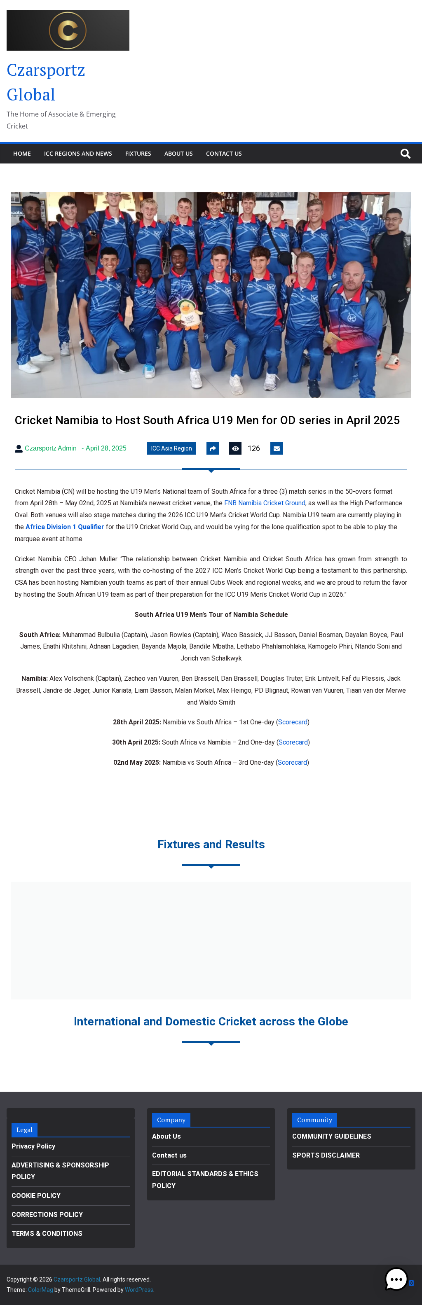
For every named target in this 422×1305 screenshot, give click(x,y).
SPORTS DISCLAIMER (326, 1155)
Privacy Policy (33, 1146)
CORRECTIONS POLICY (47, 1215)
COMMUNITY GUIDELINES (331, 1136)
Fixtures (138, 153)
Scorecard (292, 722)
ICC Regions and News (78, 153)
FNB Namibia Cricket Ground (264, 503)
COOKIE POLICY (36, 1196)
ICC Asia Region (171, 448)
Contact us (224, 153)
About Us (178, 153)
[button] (396, 1279)
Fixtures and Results (211, 844)
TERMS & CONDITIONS (47, 1233)
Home (22, 153)
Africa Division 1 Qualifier (65, 527)
